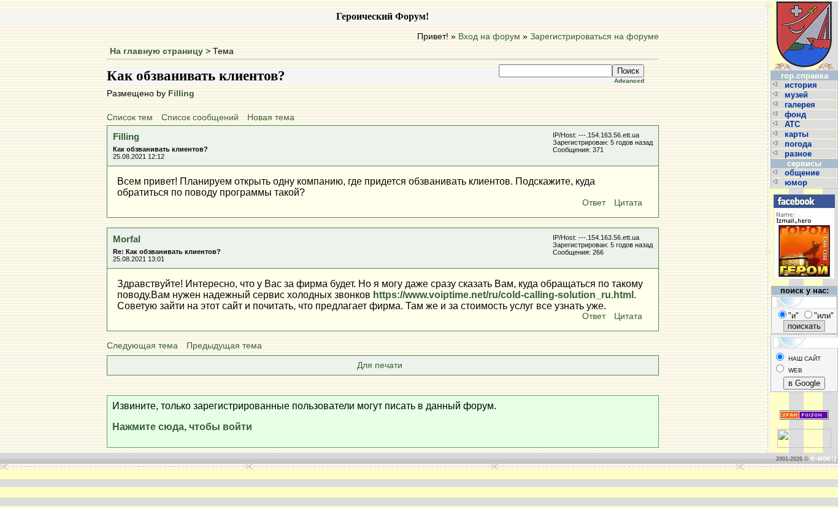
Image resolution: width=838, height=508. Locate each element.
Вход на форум (489, 36)
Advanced (629, 80)
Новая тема (270, 117)
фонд (797, 114)
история (802, 85)
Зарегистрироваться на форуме (594, 36)
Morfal (126, 239)
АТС (793, 124)
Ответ (593, 202)
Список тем (130, 117)
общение (803, 172)
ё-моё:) (823, 458)
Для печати (379, 365)
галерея (801, 104)
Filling (181, 93)
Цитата (628, 202)
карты (798, 134)
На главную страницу (156, 51)
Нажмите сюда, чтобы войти (182, 426)
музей (797, 94)
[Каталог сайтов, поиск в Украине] (804, 433)
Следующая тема (142, 345)
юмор (797, 182)
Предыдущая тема (224, 345)
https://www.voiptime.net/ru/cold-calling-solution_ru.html (503, 295)
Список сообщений (200, 117)
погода (799, 143)
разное (799, 153)
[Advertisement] (234, 487)
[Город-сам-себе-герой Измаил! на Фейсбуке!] (804, 193)
